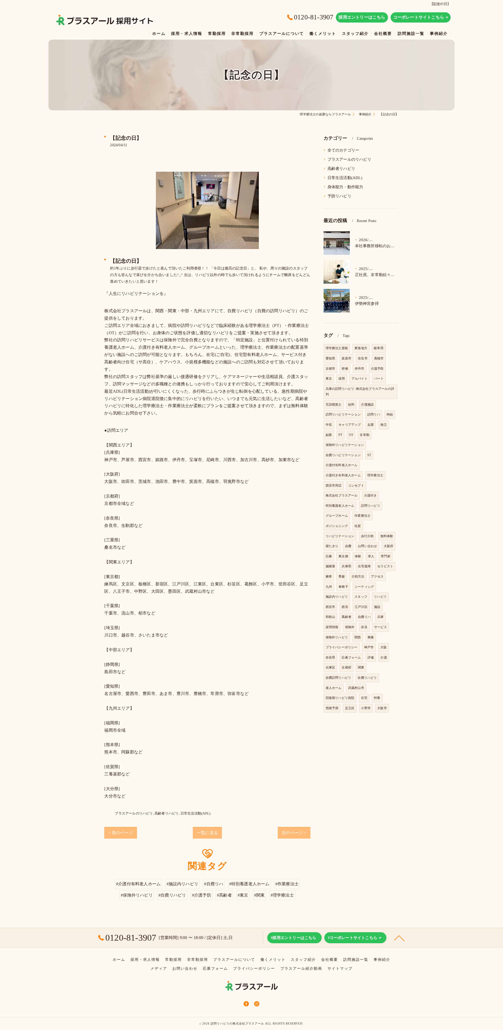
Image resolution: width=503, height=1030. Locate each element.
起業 (371, 425)
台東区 (330, 667)
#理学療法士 (282, 895)
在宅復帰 (364, 566)
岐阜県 (379, 348)
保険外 (350, 627)
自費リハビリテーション (343, 455)
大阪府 (388, 546)
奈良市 (363, 358)
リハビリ (380, 596)
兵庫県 (346, 566)
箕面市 (346, 358)
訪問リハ (373, 414)
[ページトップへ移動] (399, 937)
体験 (358, 556)
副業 (329, 435)
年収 (329, 425)
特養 (377, 698)
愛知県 (330, 358)
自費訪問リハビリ (338, 678)
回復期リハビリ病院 (340, 698)
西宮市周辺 (334, 485)
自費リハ (364, 617)
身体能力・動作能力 (345, 187)
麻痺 (329, 576)
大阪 (383, 647)
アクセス (377, 576)
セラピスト (385, 566)
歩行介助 (367, 536)
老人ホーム (334, 688)
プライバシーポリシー (342, 647)
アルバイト (360, 378)
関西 (357, 637)
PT (340, 435)
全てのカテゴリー (343, 150)
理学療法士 (375, 475)
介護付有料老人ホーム (342, 465)
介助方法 (358, 576)
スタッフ (360, 596)
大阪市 (382, 708)
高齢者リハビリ (167, 813)
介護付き (370, 495)
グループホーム (337, 515)
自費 (348, 546)
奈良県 (330, 657)
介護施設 (367, 404)
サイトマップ (340, 968)
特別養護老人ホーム (340, 506)
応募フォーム (351, 657)
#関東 (259, 895)
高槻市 (379, 358)
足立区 (350, 708)
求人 (371, 556)
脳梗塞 (330, 566)
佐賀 (357, 526)
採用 (341, 378)
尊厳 (341, 576)
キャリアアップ (349, 425)
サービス (380, 627)
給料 (351, 404)
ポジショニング (337, 526)
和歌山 (330, 617)
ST (369, 455)
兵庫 (380, 617)
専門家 (385, 556)
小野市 (366, 708)
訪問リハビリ (370, 506)
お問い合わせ (367, 546)
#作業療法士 (287, 884)
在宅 (364, 698)
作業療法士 (362, 515)
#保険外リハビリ (137, 895)
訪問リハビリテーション (343, 414)
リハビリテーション (340, 536)
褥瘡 (371, 637)
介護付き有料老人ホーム (343, 475)
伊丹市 (359, 368)
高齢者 (346, 617)
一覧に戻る (207, 833)
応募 (329, 556)
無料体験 (386, 536)
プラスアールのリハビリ (134, 813)
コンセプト (356, 485)
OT (351, 435)
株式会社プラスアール (342, 495)
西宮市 (330, 607)
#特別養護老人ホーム (249, 884)
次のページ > (294, 833)
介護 (383, 657)
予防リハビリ (339, 196)
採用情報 (332, 627)
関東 (361, 667)
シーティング (364, 587)
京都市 (330, 368)
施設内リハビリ (337, 596)
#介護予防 (201, 895)
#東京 (243, 895)
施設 (377, 607)
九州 (329, 587)
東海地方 (360, 348)
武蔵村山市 (356, 688)
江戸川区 (361, 607)
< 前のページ (120, 833)
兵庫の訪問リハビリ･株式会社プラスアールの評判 (360, 391)
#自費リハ (213, 884)
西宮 (345, 607)
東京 (329, 378)
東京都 (343, 556)
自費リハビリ (367, 678)
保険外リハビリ (337, 637)
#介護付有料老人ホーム (138, 884)
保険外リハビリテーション (345, 445)
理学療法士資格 (337, 348)
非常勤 (364, 435)
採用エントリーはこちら (361, 17)
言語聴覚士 (334, 404)
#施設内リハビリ (183, 884)
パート (379, 378)
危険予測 (332, 708)
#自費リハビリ (172, 895)
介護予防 (377, 368)
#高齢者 (224, 895)
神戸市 (369, 647)
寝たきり (332, 546)
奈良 (364, 627)
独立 (383, 425)
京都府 (346, 667)
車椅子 (343, 587)
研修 (345, 368)
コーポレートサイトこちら (418, 17)
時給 (390, 414)
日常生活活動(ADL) (195, 813)
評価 (371, 657)
